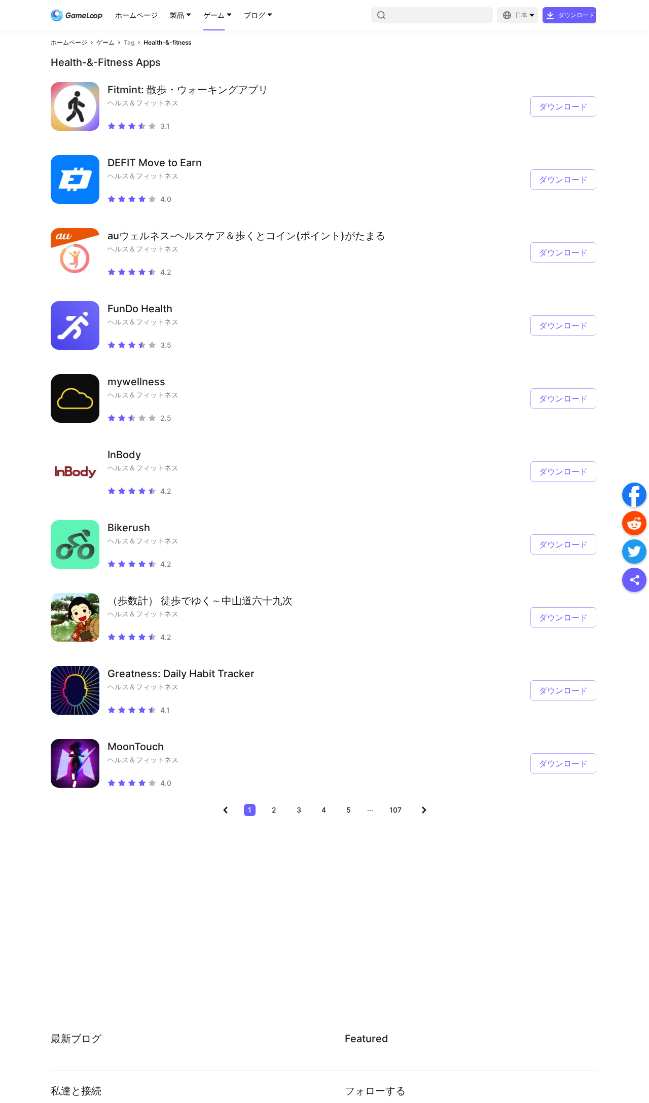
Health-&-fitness (167, 42)
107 (395, 809)
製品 (177, 15)
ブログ (254, 15)
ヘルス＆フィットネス (142, 102)
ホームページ (136, 15)
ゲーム (214, 15)
